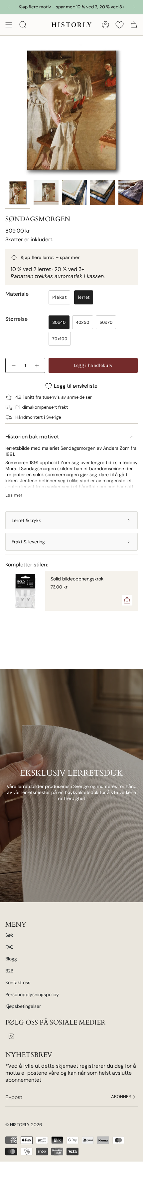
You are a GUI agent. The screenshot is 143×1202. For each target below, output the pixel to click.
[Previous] (8, 7)
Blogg (11, 959)
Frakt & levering (28, 542)
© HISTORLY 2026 (23, 1124)
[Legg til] (127, 600)
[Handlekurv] (134, 24)
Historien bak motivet (32, 436)
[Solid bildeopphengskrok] (25, 591)
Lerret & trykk (26, 520)
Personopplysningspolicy (32, 994)
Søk (9, 935)
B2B (9, 971)
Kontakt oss (17, 982)
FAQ (9, 947)
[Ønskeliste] (119, 24)
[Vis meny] (8, 24)
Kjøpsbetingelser (23, 1006)
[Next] (135, 7)
